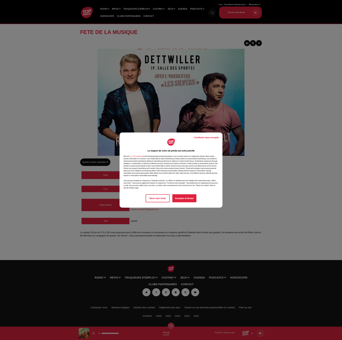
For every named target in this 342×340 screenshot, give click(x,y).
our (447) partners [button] (136, 156)
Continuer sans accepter (206, 137)
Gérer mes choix (157, 198)
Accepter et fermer (184, 198)
